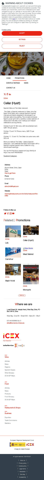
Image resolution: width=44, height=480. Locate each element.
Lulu (6, 243)
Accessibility (22, 477)
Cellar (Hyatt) (28, 241)
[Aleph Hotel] (13, 275)
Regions (7, 367)
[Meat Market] (28, 248)
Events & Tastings (13, 83)
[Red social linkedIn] (10, 95)
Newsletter (22, 471)
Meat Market (28, 254)
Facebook (7, 156)
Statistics (8, 423)
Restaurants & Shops (12, 408)
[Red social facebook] (7, 95)
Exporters (8, 417)
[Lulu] (13, 237)
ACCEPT (22, 33)
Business (8, 413)
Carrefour (9, 259)
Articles (7, 361)
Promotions (19, 78)
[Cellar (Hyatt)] (31, 234)
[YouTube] (13, 214)
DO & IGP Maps (10, 376)
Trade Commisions (11, 420)
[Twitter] (5, 214)
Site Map (22, 474)
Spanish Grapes (10, 370)
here (13, 19)
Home (8, 78)
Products (8, 394)
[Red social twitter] (5, 95)
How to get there (10, 173)
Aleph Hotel (10, 281)
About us (22, 460)
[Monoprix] (31, 284)
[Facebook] (8, 214)
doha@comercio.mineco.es (15, 323)
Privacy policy (22, 463)
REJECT (22, 46)
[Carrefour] (13, 257)
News (26, 83)
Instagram (13, 156)
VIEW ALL (22, 295)
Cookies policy (6, 30)
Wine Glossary (9, 373)
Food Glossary (9, 397)
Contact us (10, 88)
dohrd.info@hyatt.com (12, 186)
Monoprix (27, 290)
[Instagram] (11, 214)
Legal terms (22, 469)
